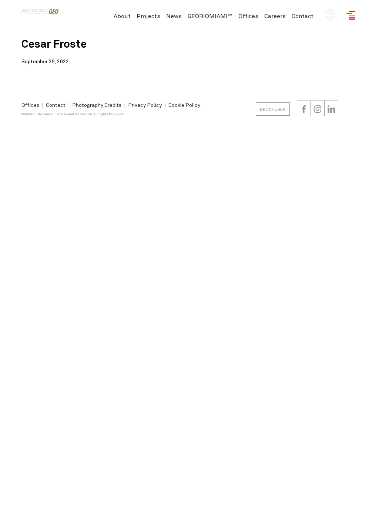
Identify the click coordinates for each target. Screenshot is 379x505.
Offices (248, 15)
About (122, 15)
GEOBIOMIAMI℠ (210, 15)
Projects (148, 15)
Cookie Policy (184, 105)
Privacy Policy (145, 105)
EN (329, 14)
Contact (302, 15)
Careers (275, 15)
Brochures (273, 109)
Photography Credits (96, 105)
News (174, 15)
